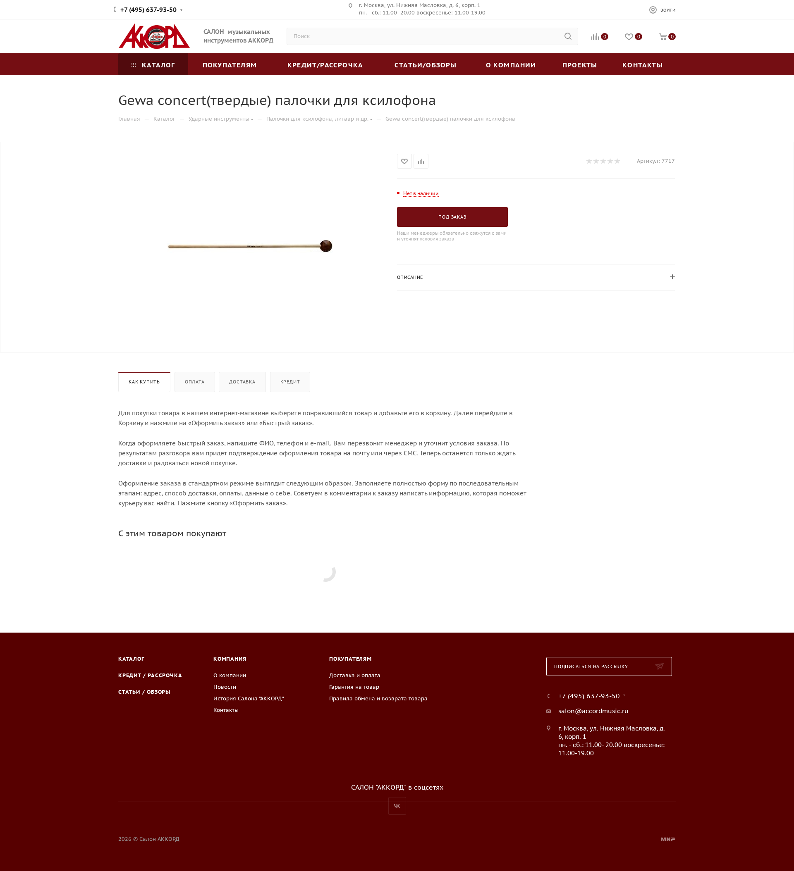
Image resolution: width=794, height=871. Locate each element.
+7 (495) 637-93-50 (148, 10)
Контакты (226, 710)
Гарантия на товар (354, 686)
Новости (224, 686)
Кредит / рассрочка (150, 675)
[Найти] (568, 36)
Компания (229, 658)
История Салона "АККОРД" (248, 698)
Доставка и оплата (354, 675)
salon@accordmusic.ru (593, 711)
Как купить (144, 382)
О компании (229, 675)
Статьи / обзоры (144, 691)
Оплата (195, 382)
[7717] (250, 246)
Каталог (131, 658)
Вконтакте (397, 806)
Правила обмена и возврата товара (378, 698)
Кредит (290, 382)
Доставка (242, 382)
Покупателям (350, 658)
